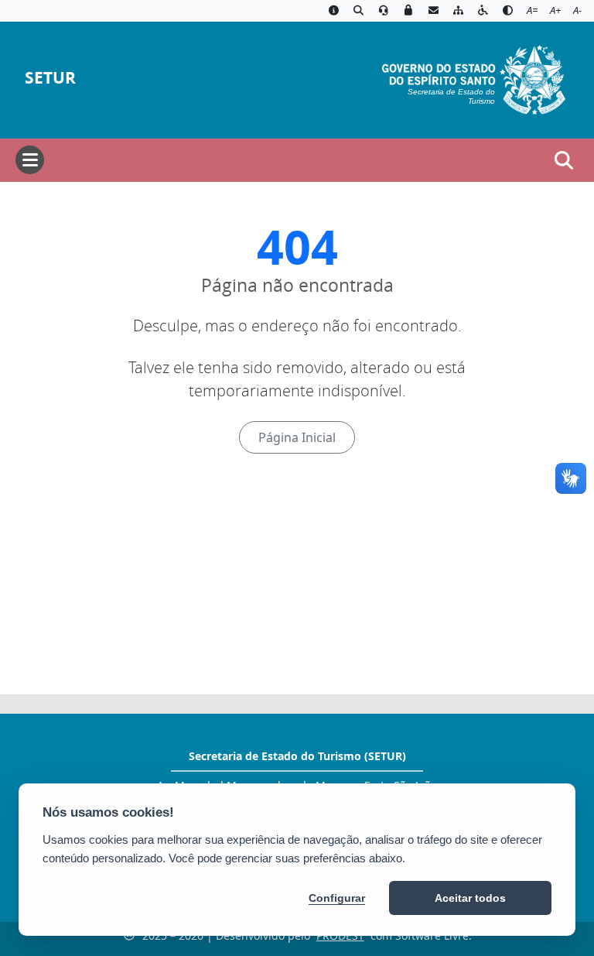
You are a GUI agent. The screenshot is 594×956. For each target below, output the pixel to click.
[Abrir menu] (29, 160)
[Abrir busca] (564, 160)
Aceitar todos (470, 898)
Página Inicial (297, 437)
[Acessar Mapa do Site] (458, 11)
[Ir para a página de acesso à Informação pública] (333, 11)
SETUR (50, 78)
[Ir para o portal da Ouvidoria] (383, 11)
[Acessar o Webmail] (433, 11)
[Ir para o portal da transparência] (358, 11)
